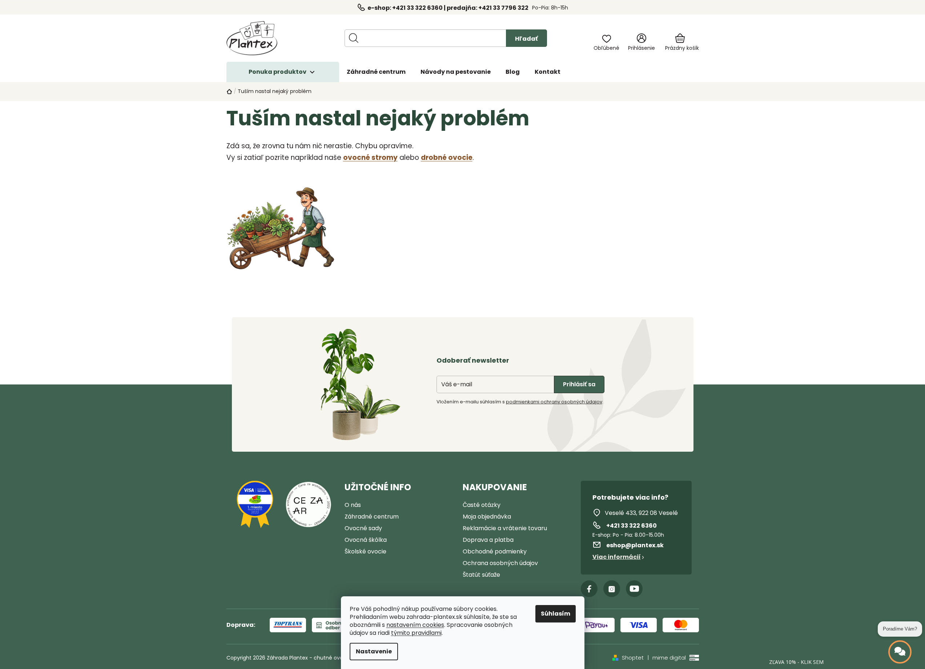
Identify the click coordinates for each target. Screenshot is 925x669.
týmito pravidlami (416, 633)
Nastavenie (374, 651)
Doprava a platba (488, 540)
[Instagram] (611, 588)
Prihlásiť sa (579, 384)
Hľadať (526, 39)
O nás (353, 505)
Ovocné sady (363, 528)
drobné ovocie (446, 157)
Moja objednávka (487, 516)
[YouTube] (634, 588)
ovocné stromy (370, 157)
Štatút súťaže (481, 575)
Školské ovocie (365, 551)
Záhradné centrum (372, 516)
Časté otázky (481, 505)
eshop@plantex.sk (635, 545)
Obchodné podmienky (495, 551)
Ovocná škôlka (366, 540)
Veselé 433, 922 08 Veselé (641, 513)
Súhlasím (555, 613)
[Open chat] (900, 652)
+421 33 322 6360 (631, 525)
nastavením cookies (415, 625)
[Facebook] (589, 588)
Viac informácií (616, 557)
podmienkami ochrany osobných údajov (554, 401)
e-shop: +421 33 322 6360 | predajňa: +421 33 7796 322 (447, 8)
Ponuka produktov (277, 72)
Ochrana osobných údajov (500, 563)
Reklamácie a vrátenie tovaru (505, 528)
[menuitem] (376, 72)
